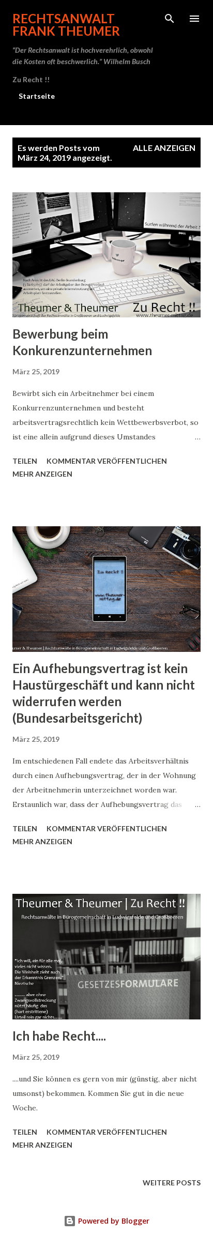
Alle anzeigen (164, 148)
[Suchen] (169, 18)
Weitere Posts (172, 1182)
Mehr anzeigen (42, 473)
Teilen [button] (24, 460)
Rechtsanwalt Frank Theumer (66, 24)
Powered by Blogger (112, 1221)
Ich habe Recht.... (59, 1035)
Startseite (37, 96)
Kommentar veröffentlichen (107, 460)
